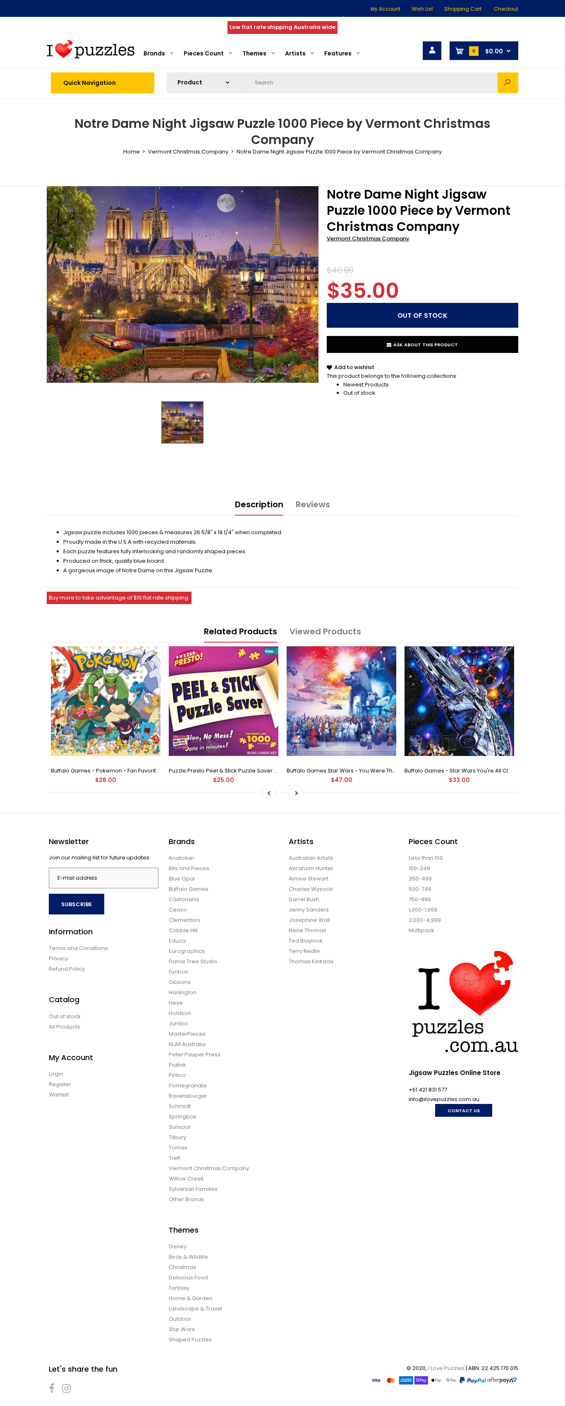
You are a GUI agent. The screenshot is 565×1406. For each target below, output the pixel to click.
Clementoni (184, 920)
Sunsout (179, 1127)
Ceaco (178, 910)
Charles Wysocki (311, 889)
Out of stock (359, 393)
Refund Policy (67, 969)
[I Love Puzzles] (90, 56)
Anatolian (181, 858)
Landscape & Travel (195, 1308)
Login (56, 1074)
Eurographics (187, 951)
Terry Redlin (304, 951)
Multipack (421, 930)
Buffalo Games (188, 889)
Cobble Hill (183, 930)
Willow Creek (186, 1179)
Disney (178, 1246)
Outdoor (180, 1319)
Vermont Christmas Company (368, 238)
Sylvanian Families (193, 1189)
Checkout (506, 8)
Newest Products (366, 385)
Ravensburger (188, 1096)
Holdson (180, 1013)
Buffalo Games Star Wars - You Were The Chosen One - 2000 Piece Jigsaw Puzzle (396, 771)
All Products (64, 1027)
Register (60, 1084)
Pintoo (177, 1075)
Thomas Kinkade (311, 961)
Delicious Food (188, 1277)
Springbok (182, 1116)
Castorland (184, 899)
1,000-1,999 (423, 910)
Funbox (178, 972)
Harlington (182, 992)
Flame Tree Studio (193, 961)
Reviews (313, 504)
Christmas (182, 1267)
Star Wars (182, 1329)
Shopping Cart (462, 8)
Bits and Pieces (189, 868)
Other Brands (186, 1199)
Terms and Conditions (78, 948)
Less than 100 (426, 858)
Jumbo (178, 1023)
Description (259, 504)
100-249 (419, 868)
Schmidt (180, 1106)
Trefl (174, 1158)
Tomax (178, 1148)
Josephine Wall (309, 920)
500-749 (420, 889)
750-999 (420, 899)
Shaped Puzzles (190, 1340)
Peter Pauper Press (194, 1054)
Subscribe (76, 904)
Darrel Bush (304, 899)
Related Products (240, 631)
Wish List (422, 8)
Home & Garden (191, 1298)
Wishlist (59, 1095)
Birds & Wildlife (188, 1257)
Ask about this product (425, 344)
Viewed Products (325, 631)
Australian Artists (311, 858)
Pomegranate (188, 1085)
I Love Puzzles (446, 1368)
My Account (385, 8)
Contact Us (464, 1110)
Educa (177, 941)
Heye (176, 1003)
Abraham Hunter (311, 868)
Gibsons (180, 982)
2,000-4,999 (425, 920)
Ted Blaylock (306, 941)
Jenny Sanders (309, 910)
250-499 (420, 879)
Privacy (58, 958)
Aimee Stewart (308, 879)
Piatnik (177, 1065)
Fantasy (179, 1288)
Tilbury (177, 1137)
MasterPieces (187, 1034)
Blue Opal (182, 879)
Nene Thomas (307, 930)
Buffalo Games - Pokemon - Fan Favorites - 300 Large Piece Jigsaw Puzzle (150, 771)
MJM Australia (187, 1044)
